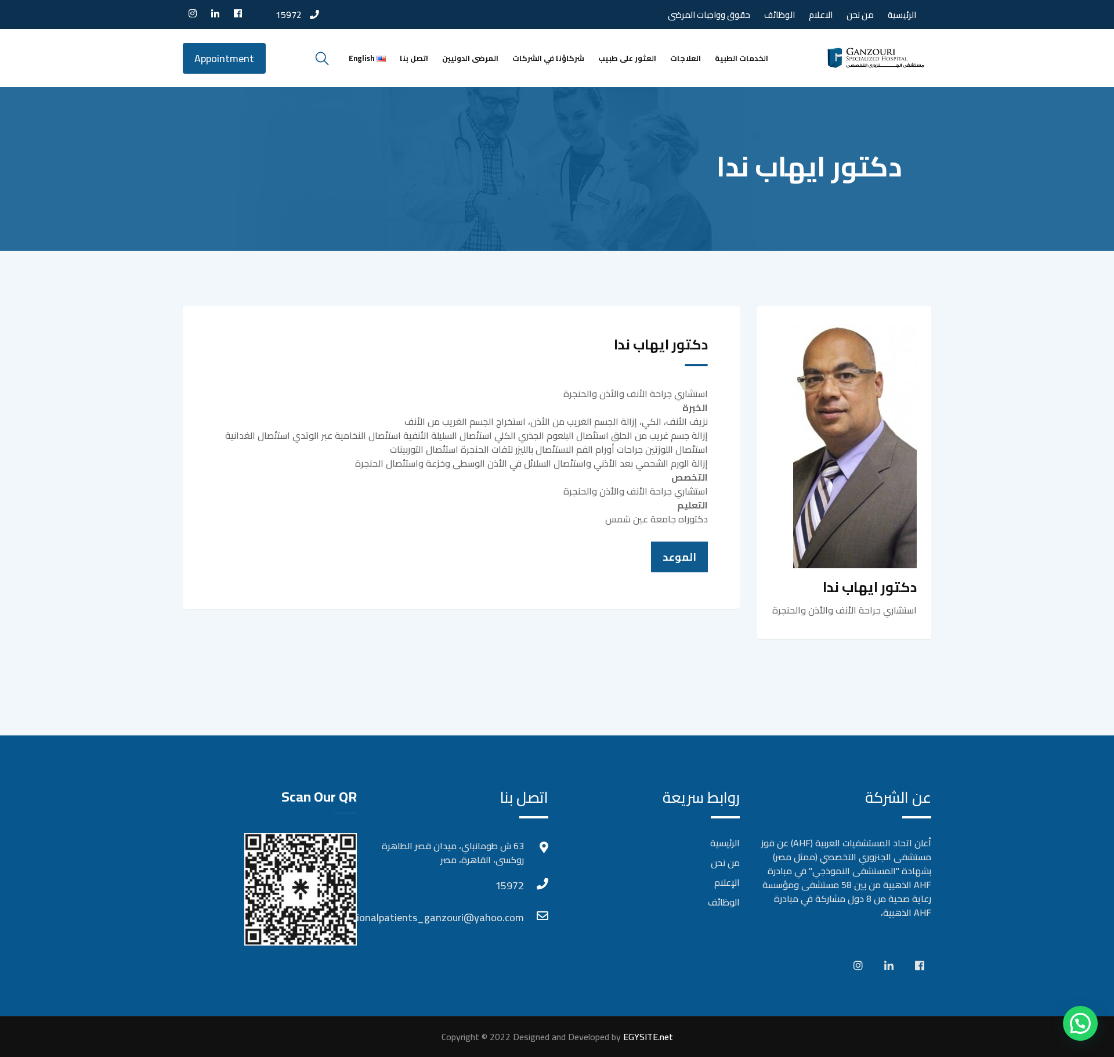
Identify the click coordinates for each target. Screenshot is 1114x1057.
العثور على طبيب (627, 58)
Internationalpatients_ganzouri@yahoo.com (512, 917)
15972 (289, 14)
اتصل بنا (414, 58)
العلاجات (685, 58)
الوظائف (779, 14)
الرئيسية (902, 14)
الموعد (679, 557)
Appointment (224, 58)
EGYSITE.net (647, 1036)
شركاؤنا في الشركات (548, 58)
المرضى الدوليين (470, 58)
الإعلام (727, 882)
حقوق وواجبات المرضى (709, 14)
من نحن (860, 14)
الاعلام (821, 14)
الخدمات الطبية (741, 58)
